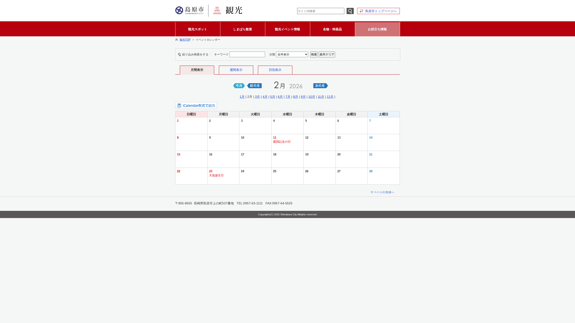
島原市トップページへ (381, 11)
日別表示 (275, 70)
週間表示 (236, 70)
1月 (242, 96)
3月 (257, 96)
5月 (272, 96)
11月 (321, 96)
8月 (295, 96)
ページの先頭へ (384, 192)
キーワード (221, 54)
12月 (330, 96)
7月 (287, 96)
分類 (272, 54)
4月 (265, 96)
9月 (303, 96)
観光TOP (185, 39)
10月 (311, 96)
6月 (280, 96)
